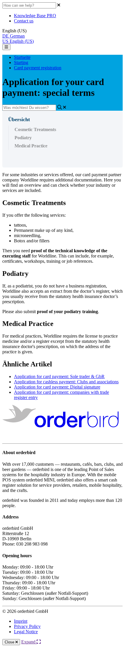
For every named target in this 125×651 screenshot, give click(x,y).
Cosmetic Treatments (35, 129)
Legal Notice (26, 631)
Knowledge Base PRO (35, 15)
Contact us (23, 20)
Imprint (20, 621)
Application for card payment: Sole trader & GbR (59, 376)
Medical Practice (31, 145)
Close (10, 642)
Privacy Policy (27, 626)
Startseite (22, 57)
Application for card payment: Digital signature (57, 386)
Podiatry (23, 137)
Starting (21, 62)
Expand (29, 641)
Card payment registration (37, 67)
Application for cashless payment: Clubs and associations (66, 381)
